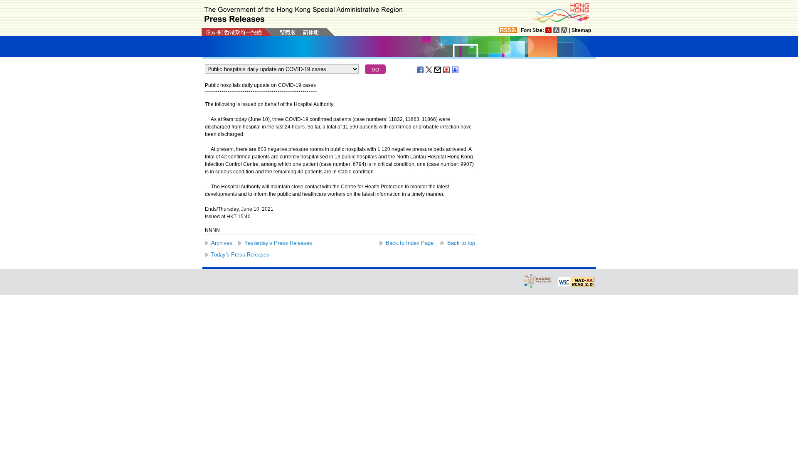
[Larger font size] (556, 30)
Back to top (461, 243)
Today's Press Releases (240, 255)
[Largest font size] (564, 30)
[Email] (438, 70)
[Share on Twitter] (429, 70)
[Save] (447, 70)
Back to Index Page (409, 243)
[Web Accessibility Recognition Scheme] (537, 280)
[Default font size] (548, 30)
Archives (221, 243)
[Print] (455, 70)
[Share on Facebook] (420, 70)
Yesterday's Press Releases (278, 243)
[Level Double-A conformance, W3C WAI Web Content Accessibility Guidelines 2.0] (576, 282)
